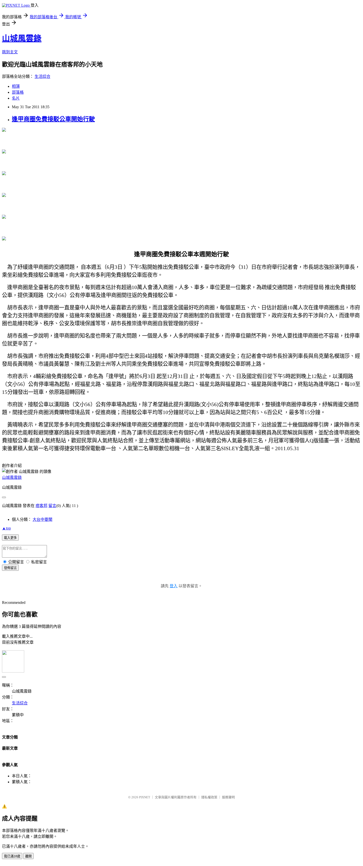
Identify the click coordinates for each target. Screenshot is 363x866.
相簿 (16, 86)
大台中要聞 (42, 519)
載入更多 (10, 538)
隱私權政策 (209, 797)
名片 (16, 98)
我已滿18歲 (12, 856)
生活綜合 (42, 76)
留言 (52, 506)
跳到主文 (10, 52)
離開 (28, 856)
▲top (6, 528)
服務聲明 (228, 797)
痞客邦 (41, 506)
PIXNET (144, 797)
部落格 (18, 92)
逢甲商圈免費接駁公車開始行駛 (53, 119)
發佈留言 (10, 568)
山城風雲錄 (21, 38)
